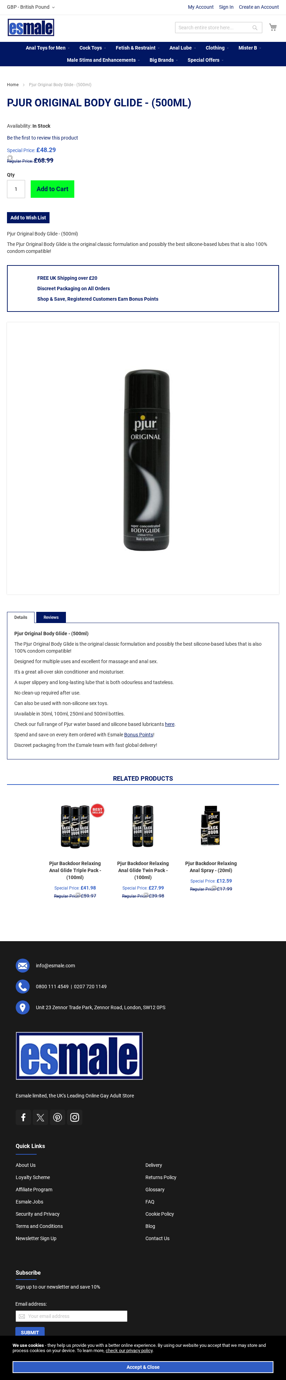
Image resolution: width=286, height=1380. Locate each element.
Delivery (153, 1165)
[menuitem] (46, 48)
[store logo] (31, 27)
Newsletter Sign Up (36, 1238)
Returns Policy (160, 1177)
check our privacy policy (129, 1350)
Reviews (51, 617)
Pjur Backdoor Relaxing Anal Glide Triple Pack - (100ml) (75, 870)
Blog (150, 1226)
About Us (26, 1165)
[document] (143, 1358)
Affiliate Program (34, 1189)
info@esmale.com (55, 965)
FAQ (150, 1202)
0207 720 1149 (90, 986)
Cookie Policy (159, 1214)
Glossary (155, 1189)
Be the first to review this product (42, 138)
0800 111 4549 (52, 986)
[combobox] (218, 27)
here (169, 724)
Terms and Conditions (39, 1226)
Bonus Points (138, 734)
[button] (32, 7)
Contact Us (157, 1238)
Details (20, 617)
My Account (201, 7)
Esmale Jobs (29, 1202)
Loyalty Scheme (33, 1177)
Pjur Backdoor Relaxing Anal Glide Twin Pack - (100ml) (143, 870)
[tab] (21, 617)
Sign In (226, 7)
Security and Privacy (38, 1214)
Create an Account (259, 7)
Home (12, 84)
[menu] (143, 54)
